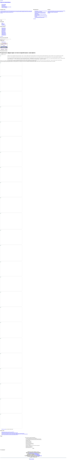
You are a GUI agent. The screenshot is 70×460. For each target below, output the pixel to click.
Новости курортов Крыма (5, 2)
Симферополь (49, 12)
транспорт (7, 11)
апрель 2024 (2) (4, 30)
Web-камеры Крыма (4, 6)
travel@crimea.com (39, 455)
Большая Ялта (49, 11)
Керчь (57, 11)
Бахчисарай (52, 11)
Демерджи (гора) (28, 440)
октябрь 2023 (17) (4, 34)
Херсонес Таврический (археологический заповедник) (33, 445)
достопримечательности (12, 11)
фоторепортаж (4, 11)
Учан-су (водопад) (28, 444)
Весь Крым (60, 11)
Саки (62, 11)
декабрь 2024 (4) (4, 28)
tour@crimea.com (36, 453)
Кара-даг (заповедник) (29, 442)
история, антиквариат (3, 12)
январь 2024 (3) (4, 32)
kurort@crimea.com (36, 454)
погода (12, 12)
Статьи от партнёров (4, 7)
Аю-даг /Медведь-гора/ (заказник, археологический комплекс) (33, 439)
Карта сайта (3, 23)
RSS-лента (3, 24)
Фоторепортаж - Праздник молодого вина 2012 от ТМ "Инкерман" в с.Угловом (41, 11)
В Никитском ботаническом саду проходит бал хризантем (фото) (10, 432)
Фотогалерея (3, 5)
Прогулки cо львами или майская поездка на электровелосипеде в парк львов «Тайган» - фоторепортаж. (40, 13)
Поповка (52, 12)
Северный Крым (56, 12)
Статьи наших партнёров (18, 11)
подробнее (34, 18)
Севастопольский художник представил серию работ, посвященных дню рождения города (13, 433)
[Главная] (1, 0)
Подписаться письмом (4, 46)
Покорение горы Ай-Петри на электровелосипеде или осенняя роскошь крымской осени (41, 17)
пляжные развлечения (8, 12)
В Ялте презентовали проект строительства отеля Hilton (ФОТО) (10, 434)
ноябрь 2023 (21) (4, 33)
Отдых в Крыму (4, 4)
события (1, 11)
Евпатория (55, 11)
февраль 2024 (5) (4, 31)
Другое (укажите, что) (28, 447)
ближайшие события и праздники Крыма (27, 11)
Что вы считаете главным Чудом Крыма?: (30, 437)
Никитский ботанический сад (29, 443)
